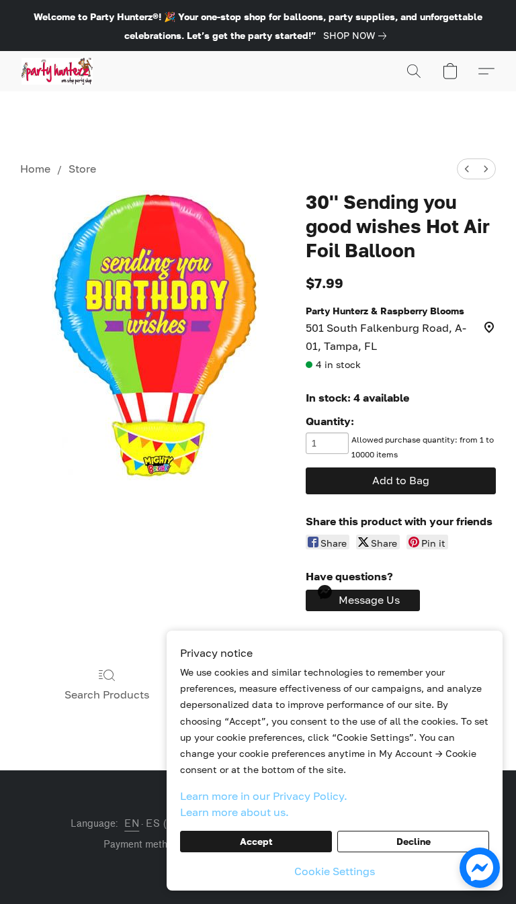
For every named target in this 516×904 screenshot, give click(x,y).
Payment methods (143, 844)
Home (35, 168)
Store (82, 168)
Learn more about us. (234, 812)
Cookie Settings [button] (334, 871)
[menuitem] (467, 169)
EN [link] (131, 823)
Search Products (106, 694)
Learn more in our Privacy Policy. (263, 796)
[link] (357, 36)
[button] (57, 71)
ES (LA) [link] (165, 823)
